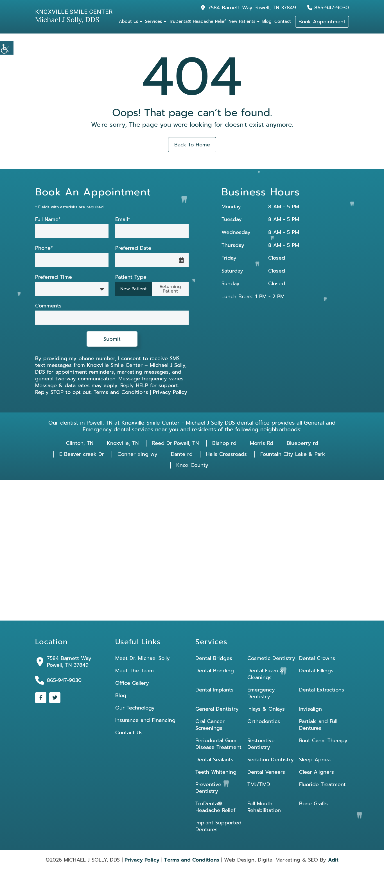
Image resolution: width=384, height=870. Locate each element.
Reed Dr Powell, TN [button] (175, 443)
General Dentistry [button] (217, 709)
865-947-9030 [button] (331, 7)
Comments (48, 306)
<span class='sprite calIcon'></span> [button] (181, 260)
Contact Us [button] (129, 732)
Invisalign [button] (310, 709)
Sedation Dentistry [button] (270, 759)
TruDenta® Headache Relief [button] (197, 21)
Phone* (44, 248)
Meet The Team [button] (134, 670)
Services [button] (153, 21)
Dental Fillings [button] (316, 670)
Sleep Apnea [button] (315, 759)
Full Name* (48, 219)
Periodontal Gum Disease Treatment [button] (218, 744)
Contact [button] (282, 21)
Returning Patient (170, 289)
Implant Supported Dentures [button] (218, 826)
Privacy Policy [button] (170, 392)
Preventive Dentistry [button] (208, 788)
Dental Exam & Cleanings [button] (265, 674)
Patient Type (130, 277)
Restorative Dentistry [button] (261, 744)
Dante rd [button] (182, 454)
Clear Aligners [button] (316, 772)
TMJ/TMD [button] (258, 784)
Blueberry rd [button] (302, 443)
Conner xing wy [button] (137, 454)
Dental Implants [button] (214, 689)
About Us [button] (128, 21)
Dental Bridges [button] (213, 658)
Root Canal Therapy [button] (323, 740)
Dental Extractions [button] (321, 689)
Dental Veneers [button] (266, 772)
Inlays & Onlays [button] (266, 709)
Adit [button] (333, 859)
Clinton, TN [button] (79, 443)
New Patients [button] (242, 21)
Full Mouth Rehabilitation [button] (264, 807)
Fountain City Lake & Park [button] (292, 454)
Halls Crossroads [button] (226, 454)
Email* (122, 219)
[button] (6, 48)
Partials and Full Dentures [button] (318, 724)
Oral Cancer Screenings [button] (210, 724)
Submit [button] (112, 339)
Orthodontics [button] (263, 721)
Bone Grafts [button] (313, 803)
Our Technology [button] (135, 707)
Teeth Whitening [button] (215, 772)
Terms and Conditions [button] (121, 392)
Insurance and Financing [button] (145, 720)
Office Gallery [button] (132, 683)
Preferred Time (53, 277)
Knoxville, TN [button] (123, 443)
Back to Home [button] (192, 145)
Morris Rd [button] (261, 443)
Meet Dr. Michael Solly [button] (142, 658)
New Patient (133, 288)
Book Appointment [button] (322, 22)
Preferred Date (133, 248)
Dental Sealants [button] (214, 759)
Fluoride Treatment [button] (322, 784)
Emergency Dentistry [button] (261, 693)
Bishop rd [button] (224, 443)
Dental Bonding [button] (214, 670)
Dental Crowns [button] (317, 658)
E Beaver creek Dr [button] (81, 454)
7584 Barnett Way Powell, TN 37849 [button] (252, 7)
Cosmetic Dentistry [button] (271, 658)
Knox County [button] (192, 465)
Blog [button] (267, 21)
